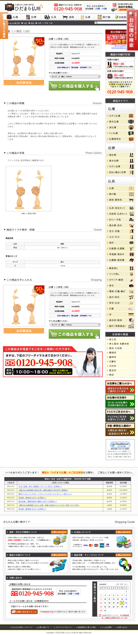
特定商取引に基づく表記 (87, 627)
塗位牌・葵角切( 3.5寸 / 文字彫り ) (32, 509)
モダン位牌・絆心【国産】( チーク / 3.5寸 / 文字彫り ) (40, 486)
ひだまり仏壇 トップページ (22, 627)
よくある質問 (107, 627)
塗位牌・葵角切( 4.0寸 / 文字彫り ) (32, 498)
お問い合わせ (122, 627)
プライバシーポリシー (64, 627)
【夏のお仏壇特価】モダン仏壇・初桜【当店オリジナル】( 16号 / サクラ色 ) (48, 505)
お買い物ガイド (43, 627)
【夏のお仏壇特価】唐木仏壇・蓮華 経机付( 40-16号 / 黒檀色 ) (43, 490)
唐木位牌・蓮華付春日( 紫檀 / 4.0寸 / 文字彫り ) (37, 501)
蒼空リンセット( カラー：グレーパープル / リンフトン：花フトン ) (45, 494)
